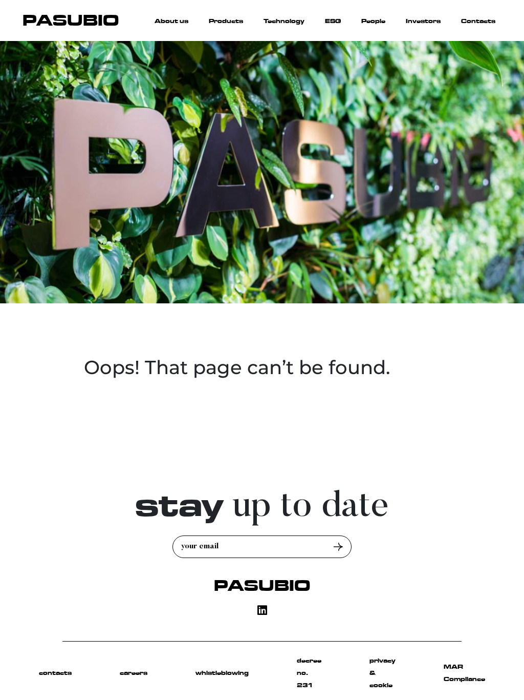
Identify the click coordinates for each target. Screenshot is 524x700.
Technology (284, 21)
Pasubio (71, 20)
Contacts (478, 21)
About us (171, 21)
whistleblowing (222, 672)
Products (226, 21)
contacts (55, 672)
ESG (333, 21)
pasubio (262, 586)
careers (133, 672)
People (373, 21)
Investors (423, 21)
